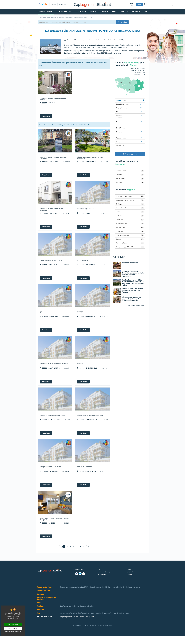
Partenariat (130, 572)
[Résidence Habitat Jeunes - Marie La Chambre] (55, 140)
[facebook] (39, 4)
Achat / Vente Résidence (85, 613)
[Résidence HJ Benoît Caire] (92, 192)
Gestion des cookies (106, 625)
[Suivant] (87, 546)
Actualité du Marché (102, 613)
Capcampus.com (66, 617)
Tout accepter (13, 624)
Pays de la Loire (129, 243)
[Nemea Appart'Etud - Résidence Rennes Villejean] (55, 502)
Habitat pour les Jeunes (131, 587)
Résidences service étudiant (70, 587)
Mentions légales (104, 572)
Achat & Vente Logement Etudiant (46, 598)
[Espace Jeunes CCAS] (92, 450)
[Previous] (60, 546)
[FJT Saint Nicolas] (92, 244)
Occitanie (129, 239)
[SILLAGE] (92, 295)
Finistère (129, 175)
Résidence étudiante (45, 11)
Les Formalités (65, 606)
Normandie (129, 231)
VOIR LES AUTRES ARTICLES (136, 305)
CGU (99, 569)
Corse (129, 212)
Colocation (81, 11)
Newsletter (62, 4)
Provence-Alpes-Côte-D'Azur (129, 247)
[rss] (46, 4)
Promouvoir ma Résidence (119, 613)
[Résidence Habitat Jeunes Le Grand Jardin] (55, 82)
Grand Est (129, 219)
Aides (114, 11)
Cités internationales (115, 587)
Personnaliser (13, 628)
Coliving (93, 11)
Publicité (129, 574)
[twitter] (42, 4)
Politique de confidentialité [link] (13, 632)
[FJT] (55, 295)
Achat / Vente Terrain (67, 613)
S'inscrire (139, 4)
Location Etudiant (65, 11)
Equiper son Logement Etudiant (83, 606)
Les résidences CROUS (98, 587)
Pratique (124, 11)
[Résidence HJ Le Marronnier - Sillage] (55, 347)
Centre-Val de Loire (129, 208)
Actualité (136, 11)
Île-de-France (129, 227)
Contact (53, 4)
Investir (105, 11)
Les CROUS (85, 587)
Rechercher (122, 22)
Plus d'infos (46, 116)
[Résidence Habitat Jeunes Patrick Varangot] (92, 140)
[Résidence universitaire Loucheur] (92, 399)
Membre (132, 4)
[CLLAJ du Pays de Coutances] (55, 450)
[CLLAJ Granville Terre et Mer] (55, 244)
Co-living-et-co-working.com (83, 617)
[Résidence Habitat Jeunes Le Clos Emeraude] (55, 192)
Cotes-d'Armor (129, 171)
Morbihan (129, 182)
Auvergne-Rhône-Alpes (129, 196)
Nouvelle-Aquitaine (129, 235)
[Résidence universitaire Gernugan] (55, 399)
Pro (146, 11)
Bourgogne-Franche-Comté (129, 200)
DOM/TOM (129, 216)
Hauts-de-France (129, 223)
